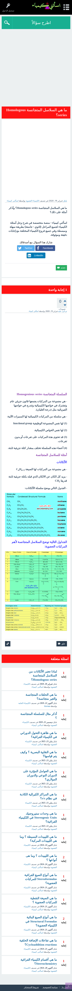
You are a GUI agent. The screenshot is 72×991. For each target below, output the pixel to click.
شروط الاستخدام (31, 987)
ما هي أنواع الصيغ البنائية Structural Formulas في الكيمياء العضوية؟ (41, 921)
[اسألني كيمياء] (46, 6)
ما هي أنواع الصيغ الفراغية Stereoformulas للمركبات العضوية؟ (40, 879)
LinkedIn (38, 255)
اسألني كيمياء (37, 725)
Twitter (28, 248)
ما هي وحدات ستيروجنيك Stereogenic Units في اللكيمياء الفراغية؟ (38, 817)
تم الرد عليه (62, 311)
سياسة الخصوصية (50, 987)
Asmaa (47, 706)
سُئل (65, 201)
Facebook (48, 248)
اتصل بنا (65, 987)
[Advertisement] (36, 67)
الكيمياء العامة (24, 703)
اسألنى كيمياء (37, 687)
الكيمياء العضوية (32, 201)
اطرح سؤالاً (41, 22)
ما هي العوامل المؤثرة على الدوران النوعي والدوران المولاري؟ (40, 775)
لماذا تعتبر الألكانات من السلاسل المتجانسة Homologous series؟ (43, 675)
